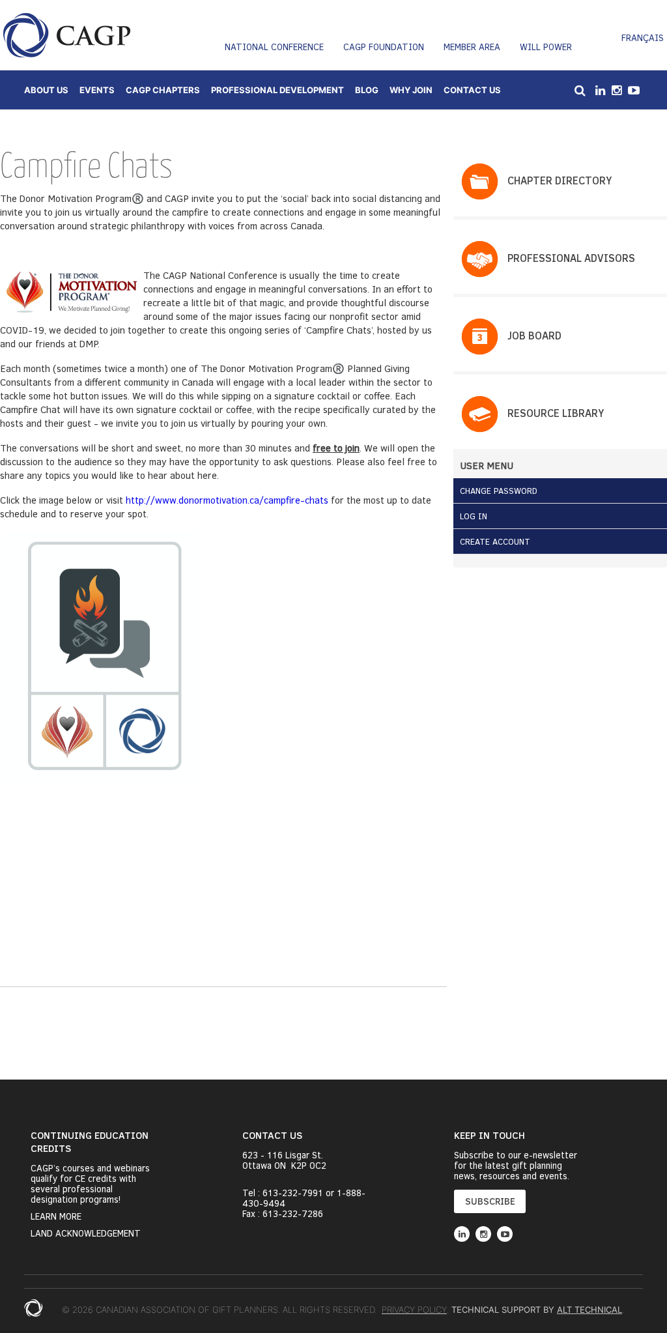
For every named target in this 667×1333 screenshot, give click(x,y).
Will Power (546, 46)
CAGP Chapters (163, 90)
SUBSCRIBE (490, 1201)
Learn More (56, 1216)
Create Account (495, 541)
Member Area (472, 46)
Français (642, 37)
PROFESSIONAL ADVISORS (571, 258)
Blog (366, 90)
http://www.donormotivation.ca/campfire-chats (227, 499)
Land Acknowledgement (86, 1233)
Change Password (498, 490)
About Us (46, 90)
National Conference (274, 46)
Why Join (411, 90)
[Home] (67, 35)
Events (97, 90)
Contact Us (472, 90)
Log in (473, 516)
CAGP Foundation (383, 46)
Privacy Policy (414, 1309)
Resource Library (555, 413)
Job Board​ (534, 335)
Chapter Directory (559, 180)
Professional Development (277, 90)
